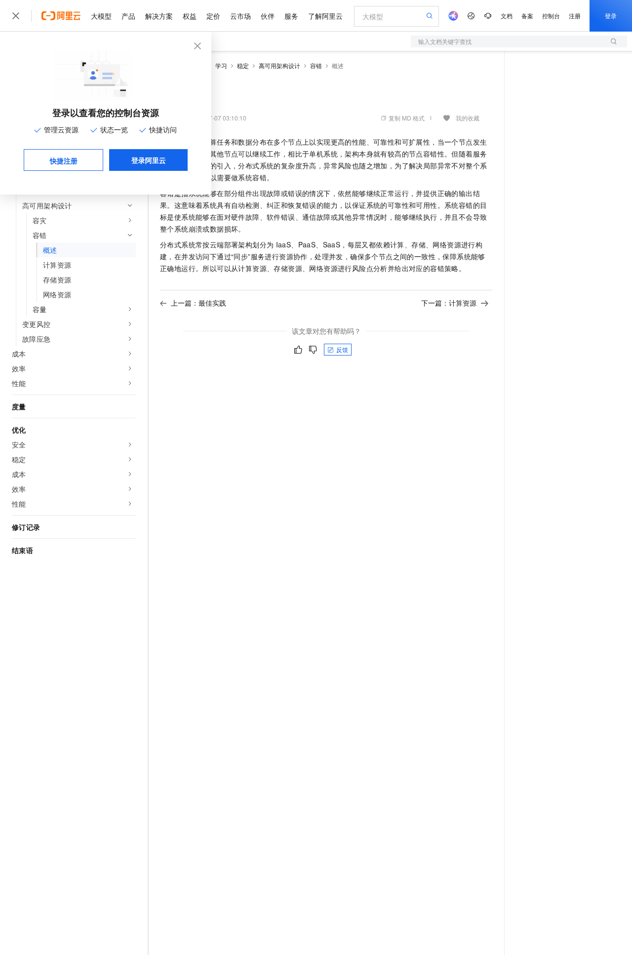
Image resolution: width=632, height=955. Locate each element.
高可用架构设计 (279, 65)
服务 (291, 16)
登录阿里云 (148, 160)
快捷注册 (64, 160)
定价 (213, 16)
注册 (575, 15)
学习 (221, 65)
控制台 (551, 15)
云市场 (240, 16)
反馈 (342, 349)
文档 (507, 15)
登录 (611, 15)
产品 (128, 16)
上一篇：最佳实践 (198, 303)
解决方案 (159, 16)
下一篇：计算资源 (448, 303)
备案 (527, 15)
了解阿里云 (325, 16)
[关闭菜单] (16, 16)
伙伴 (268, 16)
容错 (316, 65)
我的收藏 (467, 118)
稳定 (243, 65)
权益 (190, 16)
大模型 (101, 16)
